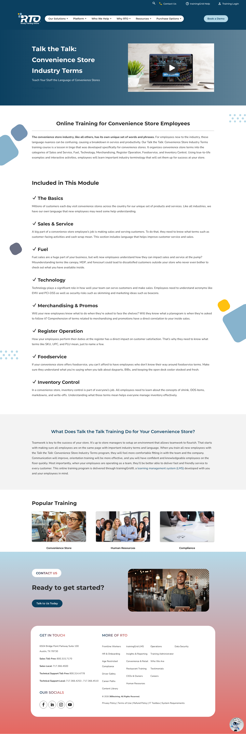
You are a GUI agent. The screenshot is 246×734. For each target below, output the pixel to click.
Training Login (230, 3)
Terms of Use (125, 703)
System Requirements (173, 703)
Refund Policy (140, 703)
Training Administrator (162, 653)
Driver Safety (109, 673)
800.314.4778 (77, 673)
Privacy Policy (109, 703)
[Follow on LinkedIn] (52, 705)
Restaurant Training (136, 668)
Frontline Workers (111, 646)
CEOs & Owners (134, 676)
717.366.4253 (73, 680)
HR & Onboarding (111, 653)
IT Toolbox (154, 703)
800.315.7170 (64, 658)
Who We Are (157, 661)
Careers (154, 676)
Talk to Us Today (47, 603)
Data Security (181, 646)
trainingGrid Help (200, 3)
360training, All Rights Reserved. (124, 696)
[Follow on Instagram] (61, 705)
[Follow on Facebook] (43, 705)
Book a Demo (216, 18)
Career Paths (108, 681)
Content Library (110, 688)
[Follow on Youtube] (70, 705)
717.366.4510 (91, 680)
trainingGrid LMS (135, 646)
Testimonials (157, 668)
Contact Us (169, 3)
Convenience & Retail (137, 661)
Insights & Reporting (136, 653)
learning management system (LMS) (161, 468)
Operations (156, 646)
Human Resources (135, 683)
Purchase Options (43, 88)
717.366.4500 (60, 666)
